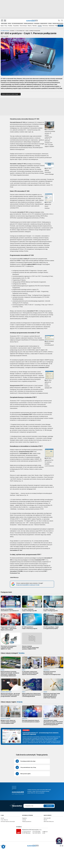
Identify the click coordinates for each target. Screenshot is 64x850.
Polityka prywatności (26, 821)
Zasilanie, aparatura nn (28, 23)
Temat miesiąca (23, 25)
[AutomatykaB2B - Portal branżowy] (33, 846)
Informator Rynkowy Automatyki (8, 821)
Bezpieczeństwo (43, 23)
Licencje (24, 819)
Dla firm (60, 25)
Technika (40, 25)
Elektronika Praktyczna (49, 821)
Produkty (10, 25)
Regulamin (24, 818)
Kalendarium (52, 25)
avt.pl (43, 833)
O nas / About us (4, 819)
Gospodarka (16, 25)
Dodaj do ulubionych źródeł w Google (10, 94)
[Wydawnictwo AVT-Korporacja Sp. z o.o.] (18, 832)
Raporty (30, 25)
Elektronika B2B (47, 818)
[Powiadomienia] (3, 846)
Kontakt (2, 818)
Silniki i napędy (4, 23)
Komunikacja (36, 23)
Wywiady (34, 25)
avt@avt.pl (44, 831)
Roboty (9, 23)
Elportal (45, 819)
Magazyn (57, 25)
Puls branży (45, 25)
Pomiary (50, 23)
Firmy (5, 25)
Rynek (2, 25)
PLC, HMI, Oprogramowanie (17, 23)
